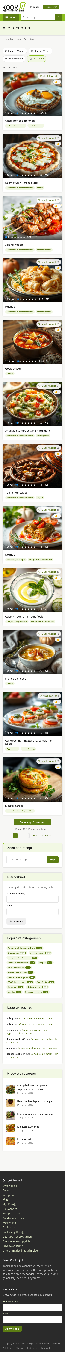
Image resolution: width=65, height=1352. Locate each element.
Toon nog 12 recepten (32, 822)
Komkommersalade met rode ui (35, 1113)
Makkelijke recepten (15, 125)
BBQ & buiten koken (20, 982)
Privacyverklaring (13, 1246)
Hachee (10, 306)
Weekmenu (9, 1222)
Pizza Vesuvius (25, 1139)
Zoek (53, 859)
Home (19, 39)
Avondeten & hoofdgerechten (19, 187)
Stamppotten (43, 435)
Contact (7, 1190)
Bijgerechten (12, 748)
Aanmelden (16, 921)
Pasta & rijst (45, 982)
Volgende (46, 835)
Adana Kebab (14, 244)
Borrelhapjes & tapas (15, 559)
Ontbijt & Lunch (36, 125)
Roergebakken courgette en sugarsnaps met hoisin (33, 1087)
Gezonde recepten (36, 992)
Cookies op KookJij (13, 1232)
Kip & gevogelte (37, 987)
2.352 (34, 835)
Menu (13, 17)
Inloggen (34, 6)
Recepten (8, 1195)
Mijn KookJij (9, 1204)
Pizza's (40, 187)
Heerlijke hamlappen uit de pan (35, 1101)
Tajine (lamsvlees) (16, 492)
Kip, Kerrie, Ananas (28, 1126)
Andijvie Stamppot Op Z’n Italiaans (27, 430)
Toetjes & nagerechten (16, 621)
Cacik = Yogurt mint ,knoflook (24, 616)
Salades (14, 992)
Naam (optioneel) (15, 893)
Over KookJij (10, 1185)
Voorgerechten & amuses (40, 559)
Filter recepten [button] (14, 58)
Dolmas (10, 554)
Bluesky (19, 1348)
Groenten (15, 987)
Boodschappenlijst (14, 1218)
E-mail (9, 905)
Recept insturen (12, 1213)
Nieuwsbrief (10, 1209)
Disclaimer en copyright (17, 1241)
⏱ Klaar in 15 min (14, 50)
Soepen (9, 373)
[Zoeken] (58, 17)
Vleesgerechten (44, 249)
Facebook (45, 1348)
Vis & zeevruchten (19, 967)
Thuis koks (9, 1227)
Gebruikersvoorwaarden (17, 1236)
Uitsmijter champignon (20, 120)
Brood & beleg (28, 748)
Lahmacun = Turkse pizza (21, 182)
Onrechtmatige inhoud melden (21, 1250)
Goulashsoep (13, 368)
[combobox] (38, 17)
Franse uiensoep (15, 678)
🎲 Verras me (36, 58)
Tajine (40, 497)
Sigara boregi (14, 805)
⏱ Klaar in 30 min (40, 50)
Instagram (32, 1348)
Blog (5, 1199)
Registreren (51, 6)
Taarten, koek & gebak (21, 977)
